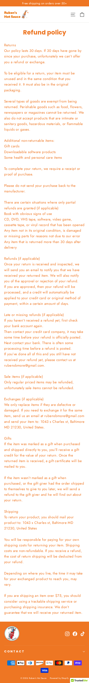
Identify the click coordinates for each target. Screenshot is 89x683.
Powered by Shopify (59, 678)
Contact (14, 651)
